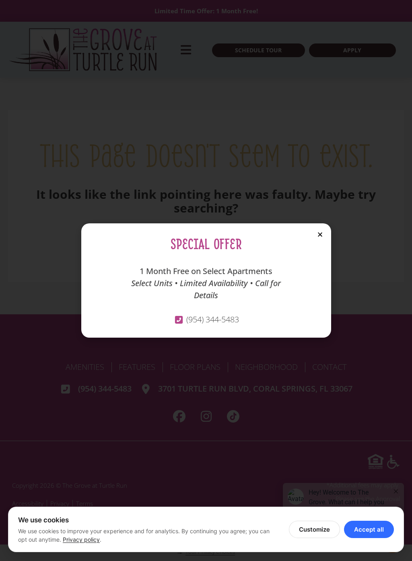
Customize (314, 529)
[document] (206, 280)
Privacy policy (81, 539)
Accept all (369, 529)
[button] (320, 234)
